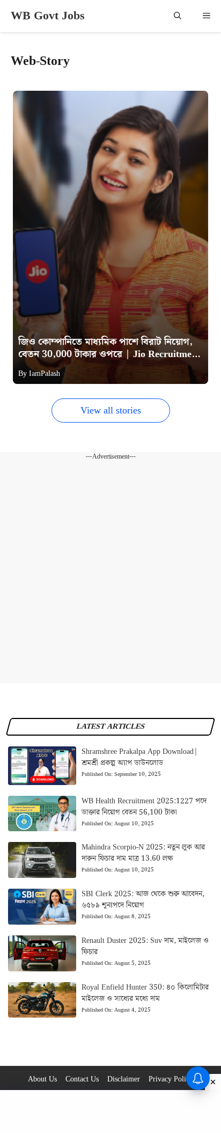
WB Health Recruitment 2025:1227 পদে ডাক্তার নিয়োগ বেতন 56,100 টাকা (144, 806)
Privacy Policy (171, 1079)
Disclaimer (123, 1079)
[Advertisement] (110, 572)
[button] (177, 16)
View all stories (110, 410)
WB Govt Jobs (48, 15)
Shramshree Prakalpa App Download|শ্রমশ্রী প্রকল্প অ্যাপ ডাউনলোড (140, 757)
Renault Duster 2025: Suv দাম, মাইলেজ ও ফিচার (145, 946)
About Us (42, 1079)
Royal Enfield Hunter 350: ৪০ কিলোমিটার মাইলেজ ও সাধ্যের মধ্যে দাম (145, 993)
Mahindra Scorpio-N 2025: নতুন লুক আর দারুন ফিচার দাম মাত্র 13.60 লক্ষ (143, 853)
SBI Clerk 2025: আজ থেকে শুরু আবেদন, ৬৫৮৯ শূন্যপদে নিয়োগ (143, 899)
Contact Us (82, 1079)
